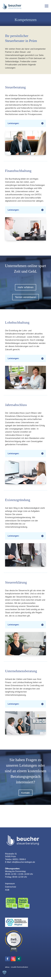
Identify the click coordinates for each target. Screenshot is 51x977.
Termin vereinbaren (25, 297)
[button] (4, 972)
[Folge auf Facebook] (7, 958)
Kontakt (25, 792)
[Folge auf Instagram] (13, 958)
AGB (7, 890)
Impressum (10, 884)
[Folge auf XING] (18, 958)
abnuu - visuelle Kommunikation (16, 967)
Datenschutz (10, 887)
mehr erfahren (25, 287)
